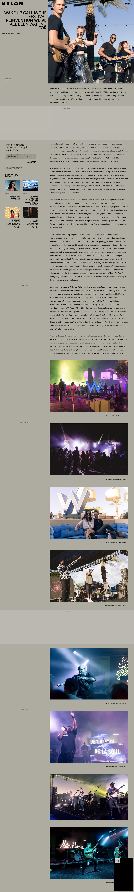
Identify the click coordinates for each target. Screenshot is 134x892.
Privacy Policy (15, 168)
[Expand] (116, 859)
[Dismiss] (130, 859)
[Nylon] (12, 3)
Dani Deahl (7, 79)
